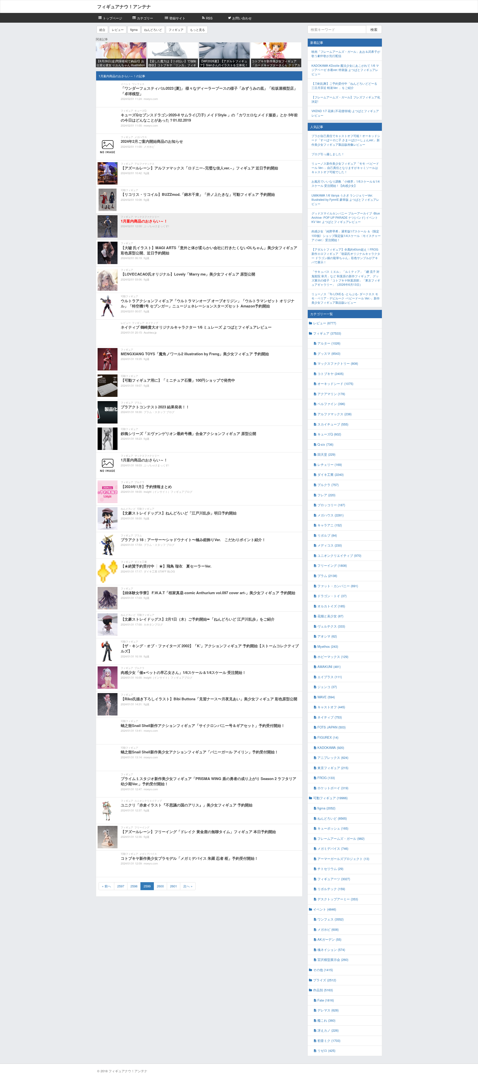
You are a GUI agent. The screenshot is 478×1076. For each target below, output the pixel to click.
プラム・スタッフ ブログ (159, 412)
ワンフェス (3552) (330, 919)
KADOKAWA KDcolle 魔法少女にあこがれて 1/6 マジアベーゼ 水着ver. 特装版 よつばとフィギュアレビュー (345, 69)
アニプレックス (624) (332, 757)
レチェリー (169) (329, 464)
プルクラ (139, 482)
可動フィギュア (129, 190)
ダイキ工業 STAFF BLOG (159, 571)
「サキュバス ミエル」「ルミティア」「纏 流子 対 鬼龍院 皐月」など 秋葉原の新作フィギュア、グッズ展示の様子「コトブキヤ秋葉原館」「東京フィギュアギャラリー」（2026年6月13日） (345, 277)
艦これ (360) (326, 1020)
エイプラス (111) (329, 676)
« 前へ (106, 886)
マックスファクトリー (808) (337, 363)
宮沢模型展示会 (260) (332, 959)
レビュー (118, 29)
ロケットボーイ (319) (332, 788)
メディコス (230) (329, 545)
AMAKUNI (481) (329, 666)
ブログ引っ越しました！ (327, 154)
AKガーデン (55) (329, 939)
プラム (138, 402)
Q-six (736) (325, 444)
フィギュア (176, 29)
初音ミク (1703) (328, 1040)
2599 (147, 886)
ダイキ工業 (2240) (330, 474)
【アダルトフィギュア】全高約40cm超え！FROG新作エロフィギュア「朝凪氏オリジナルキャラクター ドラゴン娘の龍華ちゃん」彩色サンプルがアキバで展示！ (345, 255)
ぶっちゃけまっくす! (156, 226)
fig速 (146, 173)
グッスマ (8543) (328, 353)
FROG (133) (326, 777)
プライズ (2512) (324, 980)
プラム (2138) (327, 575)
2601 (173, 886)
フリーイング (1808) (332, 565)
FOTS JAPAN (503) (331, 727)
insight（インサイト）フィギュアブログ (168, 492)
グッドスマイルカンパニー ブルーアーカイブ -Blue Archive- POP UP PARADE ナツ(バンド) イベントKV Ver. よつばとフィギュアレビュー (345, 217)
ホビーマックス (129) (332, 656)
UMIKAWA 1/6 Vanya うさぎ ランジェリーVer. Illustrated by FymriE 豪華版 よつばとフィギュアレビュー (345, 199)
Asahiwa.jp (150, 332)
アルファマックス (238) (334, 414)
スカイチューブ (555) (332, 424)
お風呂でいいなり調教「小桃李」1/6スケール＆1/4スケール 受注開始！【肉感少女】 (345, 183)
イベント (126, 84)
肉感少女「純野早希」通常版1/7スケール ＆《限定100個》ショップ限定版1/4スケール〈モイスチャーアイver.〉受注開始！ (346, 235)
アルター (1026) (328, 343)
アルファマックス (144, 163)
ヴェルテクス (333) (331, 626)
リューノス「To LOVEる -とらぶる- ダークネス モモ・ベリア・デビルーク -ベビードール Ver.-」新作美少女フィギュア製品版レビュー (345, 298)
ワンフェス (138, 84)
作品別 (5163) (323, 990)
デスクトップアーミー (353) (337, 899)
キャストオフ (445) (331, 707)
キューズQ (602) (329, 434)
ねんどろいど (153, 29)
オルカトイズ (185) (331, 606)
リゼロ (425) (326, 1050)
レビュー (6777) (324, 323)
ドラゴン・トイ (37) (332, 595)
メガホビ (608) (328, 929)
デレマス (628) (328, 1010)
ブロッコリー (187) (331, 504)
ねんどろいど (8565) (332, 818)
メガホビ (149, 146)
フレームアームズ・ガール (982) (340, 838)
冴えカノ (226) (328, 1030)
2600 (160, 886)
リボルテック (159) (331, 888)
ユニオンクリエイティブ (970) (339, 555)
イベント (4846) (324, 909)
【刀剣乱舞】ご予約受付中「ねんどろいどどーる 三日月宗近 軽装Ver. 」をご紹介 (344, 85)
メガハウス (140, 137)
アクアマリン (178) (331, 393)
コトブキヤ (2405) (330, 373)
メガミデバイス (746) (332, 848)
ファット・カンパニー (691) (337, 585)
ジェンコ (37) (327, 686)
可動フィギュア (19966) (330, 797)
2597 (120, 886)
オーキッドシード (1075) (335, 383)
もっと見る (197, 29)
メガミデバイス (148, 854)
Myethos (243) (327, 646)
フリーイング (141, 827)
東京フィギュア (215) (332, 767)
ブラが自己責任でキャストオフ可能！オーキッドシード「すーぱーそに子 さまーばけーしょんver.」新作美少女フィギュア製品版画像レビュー (345, 140)
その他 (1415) (323, 969)
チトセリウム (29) (330, 868)
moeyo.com (151, 99)
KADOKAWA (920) (330, 747)
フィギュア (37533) (327, 333)
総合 (102, 29)
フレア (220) (326, 495)
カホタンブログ (153, 624)
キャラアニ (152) (329, 525)
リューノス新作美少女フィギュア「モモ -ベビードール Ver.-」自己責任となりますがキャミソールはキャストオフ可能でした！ (345, 167)
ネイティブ (152, 323)
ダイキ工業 (140, 562)
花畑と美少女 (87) (330, 616)
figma (134, 29)
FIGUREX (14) (327, 737)
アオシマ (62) (327, 636)
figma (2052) (326, 808)
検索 (373, 29)
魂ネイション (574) (331, 949)
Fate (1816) (325, 1000)
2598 (133, 886)
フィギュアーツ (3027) (333, 878)
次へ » (187, 886)
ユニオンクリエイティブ (148, 800)
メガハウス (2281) (330, 515)
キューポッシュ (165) (332, 828)
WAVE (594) (326, 697)
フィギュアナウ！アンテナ (124, 6)
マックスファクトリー (146, 216)
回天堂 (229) (326, 454)
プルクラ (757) (328, 484)
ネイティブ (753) (329, 717)
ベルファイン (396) (331, 403)
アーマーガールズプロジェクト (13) (343, 858)
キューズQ (140, 110)
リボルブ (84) (327, 535)
